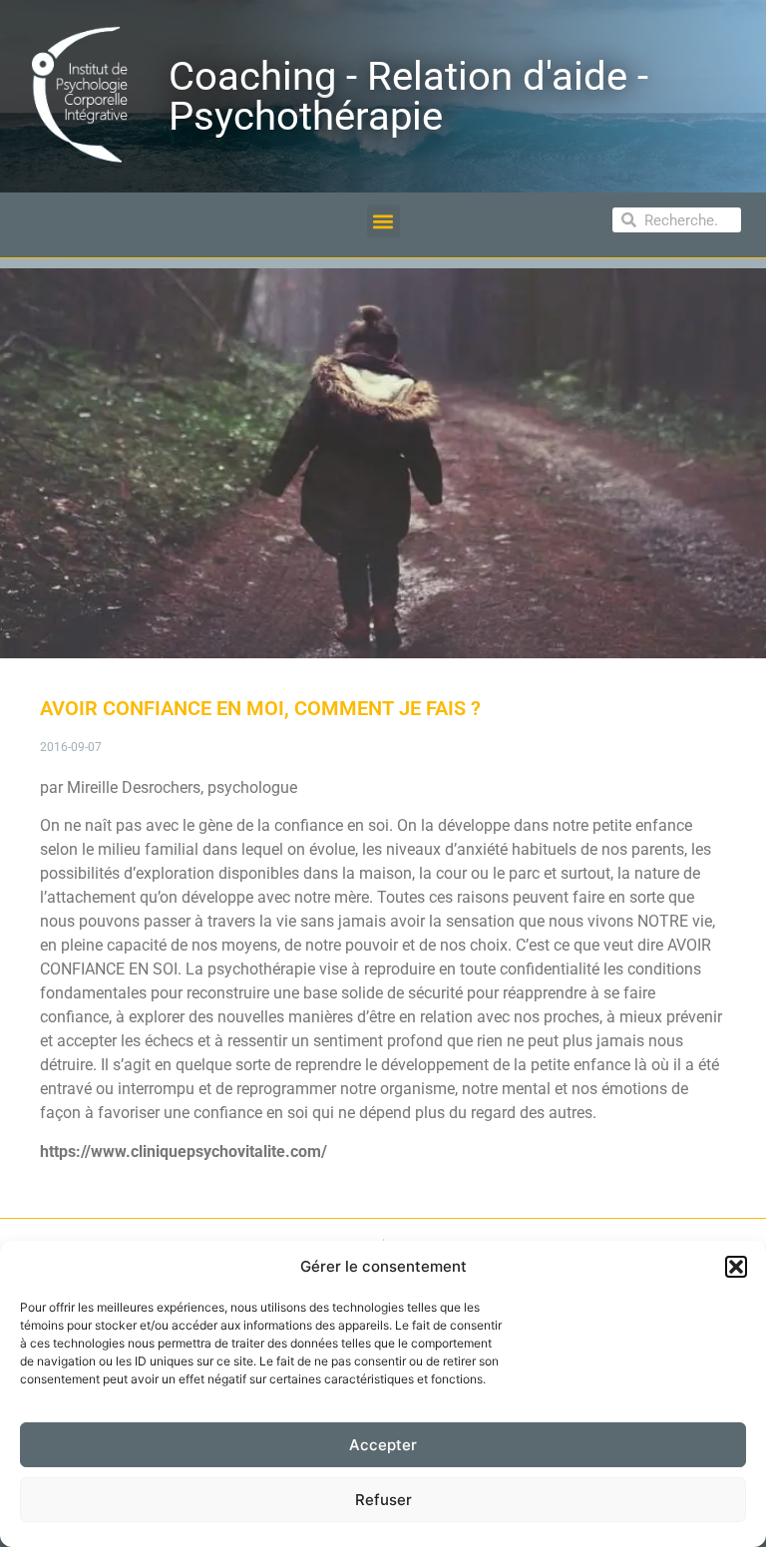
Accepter (383, 1444)
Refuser (383, 1499)
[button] (736, 1267)
